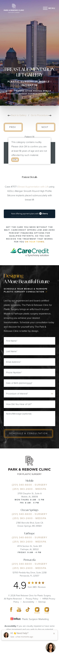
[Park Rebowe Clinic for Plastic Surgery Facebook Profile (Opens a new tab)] (11, 610)
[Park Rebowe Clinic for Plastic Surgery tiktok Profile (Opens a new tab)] (28, 610)
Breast (10, 93)
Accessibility (28, 601)
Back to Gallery (18, 115)
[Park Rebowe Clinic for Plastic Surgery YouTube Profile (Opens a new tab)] (19, 610)
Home (9, 91)
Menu (51, 8)
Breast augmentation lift (35, 93)
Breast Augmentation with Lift (33, 186)
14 (30, 96)
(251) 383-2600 (23, 489)
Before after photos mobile (33, 91)
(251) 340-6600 (22, 484)
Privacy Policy (32, 598)
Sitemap (42, 601)
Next (46, 127)
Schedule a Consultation (28, 433)
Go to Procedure (40, 115)
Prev (13, 127)
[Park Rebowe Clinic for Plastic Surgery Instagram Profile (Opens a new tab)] (37, 610)
